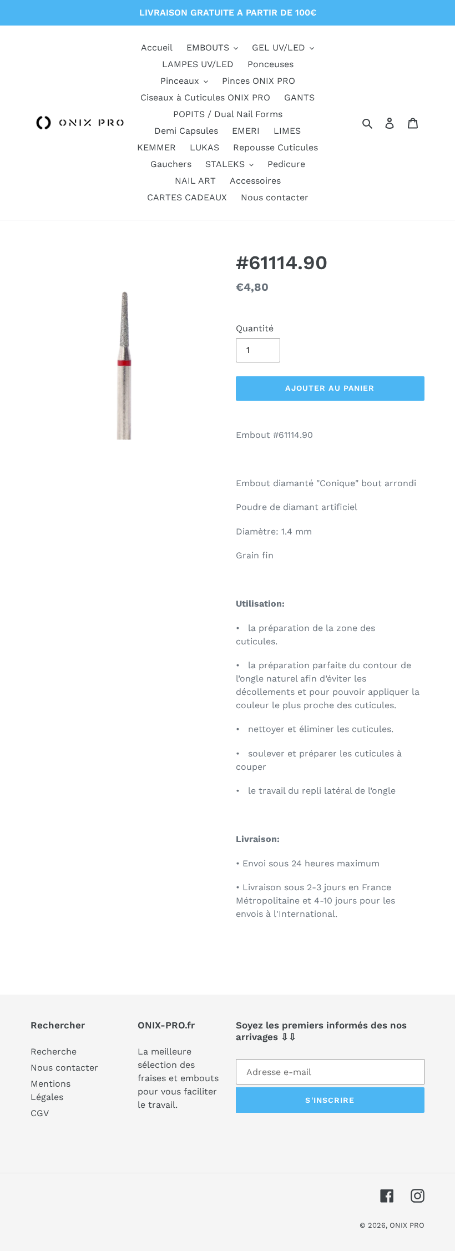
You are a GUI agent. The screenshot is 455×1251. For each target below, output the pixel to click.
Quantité (255, 328)
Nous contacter (64, 1067)
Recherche (54, 1051)
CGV (40, 1113)
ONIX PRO (407, 1225)
